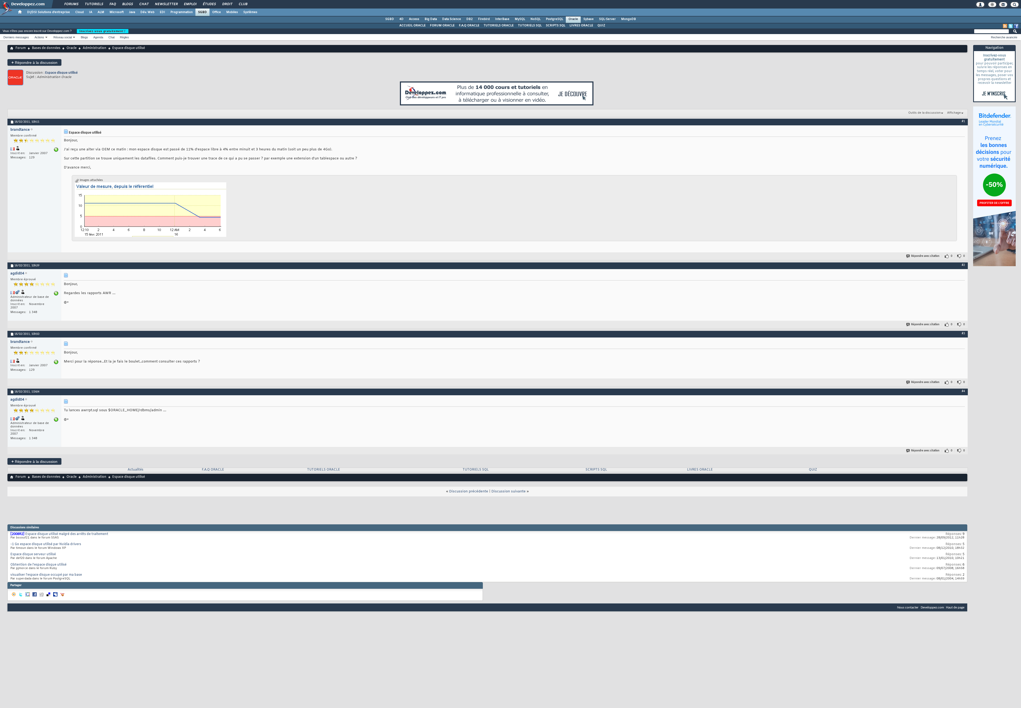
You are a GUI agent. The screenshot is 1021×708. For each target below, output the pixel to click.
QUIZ (601, 25)
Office (216, 12)
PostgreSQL (554, 19)
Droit (227, 4)
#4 (963, 391)
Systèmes (250, 12)
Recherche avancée (1004, 37)
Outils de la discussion (924, 113)
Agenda (98, 37)
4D (401, 19)
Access (414, 19)
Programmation (181, 12)
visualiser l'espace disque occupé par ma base (46, 575)
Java (132, 12)
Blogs (127, 4)
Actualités (135, 470)
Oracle (573, 19)
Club (243, 4)
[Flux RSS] (1005, 26)
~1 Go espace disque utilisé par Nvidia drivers (45, 544)
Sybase (588, 19)
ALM (101, 12)
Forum (20, 48)
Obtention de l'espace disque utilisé (38, 565)
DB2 (469, 19)
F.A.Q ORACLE (469, 25)
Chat (144, 4)
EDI (162, 12)
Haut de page (955, 607)
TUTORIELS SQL (530, 25)
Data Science (451, 19)
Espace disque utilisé (61, 73)
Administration (94, 48)
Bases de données (46, 48)
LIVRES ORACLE (581, 25)
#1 (963, 121)
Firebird (484, 19)
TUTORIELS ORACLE (499, 25)
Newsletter (166, 4)
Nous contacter (908, 607)
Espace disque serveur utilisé (33, 554)
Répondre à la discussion (34, 62)
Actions (39, 37)
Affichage (954, 113)
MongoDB (628, 19)
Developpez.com (932, 607)
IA (90, 12)
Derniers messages (16, 37)
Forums (71, 4)
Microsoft (117, 12)
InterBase (502, 19)
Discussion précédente (468, 491)
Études (209, 4)
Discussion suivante (508, 491)
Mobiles (232, 12)
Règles (124, 37)
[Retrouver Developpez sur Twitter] (1011, 26)
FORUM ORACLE (442, 25)
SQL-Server (607, 19)
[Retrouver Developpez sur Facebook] (1016, 26)
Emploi (190, 4)
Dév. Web (147, 12)
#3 (963, 333)
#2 (963, 265)
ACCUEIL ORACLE (412, 25)
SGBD (202, 12)
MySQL (520, 19)
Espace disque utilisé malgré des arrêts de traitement (66, 534)
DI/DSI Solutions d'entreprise (48, 12)
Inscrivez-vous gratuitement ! (102, 31)
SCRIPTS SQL (555, 25)
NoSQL (535, 19)
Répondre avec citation (925, 256)
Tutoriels (93, 4)
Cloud (79, 12)
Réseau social (62, 37)
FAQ (112, 4)
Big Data (431, 19)
